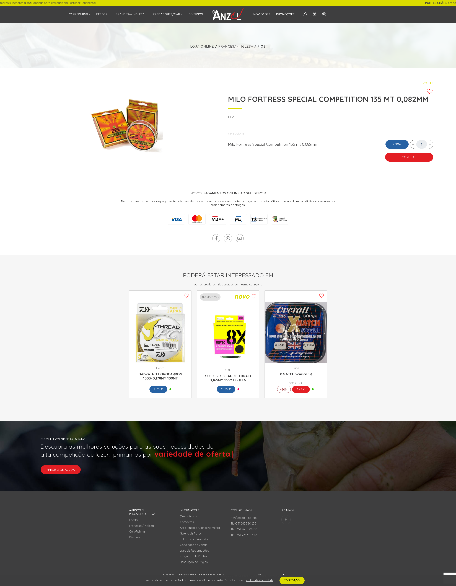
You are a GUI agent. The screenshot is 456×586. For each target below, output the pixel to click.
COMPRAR (409, 157)
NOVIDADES (261, 14)
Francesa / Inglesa (141, 526)
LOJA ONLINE (202, 46)
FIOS (262, 46)
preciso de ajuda (60, 469)
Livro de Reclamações (194, 550)
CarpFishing (137, 531)
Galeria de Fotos (191, 533)
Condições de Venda (194, 545)
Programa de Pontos (193, 556)
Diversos (134, 537)
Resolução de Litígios (194, 562)
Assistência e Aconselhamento (200, 528)
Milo (231, 117)
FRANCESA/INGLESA (235, 46)
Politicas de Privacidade (195, 539)
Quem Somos (189, 516)
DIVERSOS (195, 14)
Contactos (187, 522)
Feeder (133, 520)
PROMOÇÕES (285, 14)
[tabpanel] (125, 125)
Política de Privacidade (259, 580)
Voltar (428, 83)
